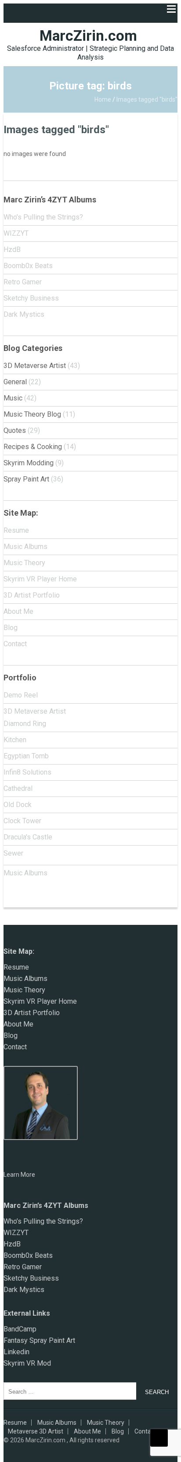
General (15, 382)
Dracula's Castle (28, 837)
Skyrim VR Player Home (40, 579)
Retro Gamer (23, 282)
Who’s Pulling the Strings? (43, 217)
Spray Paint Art (26, 479)
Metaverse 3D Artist (35, 1431)
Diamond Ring (25, 723)
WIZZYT (16, 233)
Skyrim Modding (29, 463)
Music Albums (25, 546)
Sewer (13, 853)
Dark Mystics (24, 314)
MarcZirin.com (88, 35)
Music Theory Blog (32, 414)
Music (13, 398)
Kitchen (15, 740)
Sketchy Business (31, 298)
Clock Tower (22, 821)
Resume (16, 530)
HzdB (12, 249)
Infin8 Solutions (27, 772)
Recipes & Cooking (33, 446)
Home (102, 99)
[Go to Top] (159, 1438)
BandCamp (20, 1329)
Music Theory (24, 563)
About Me (18, 611)
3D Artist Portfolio (32, 595)
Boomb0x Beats (28, 266)
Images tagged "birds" (56, 130)
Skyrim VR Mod (27, 1363)
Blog (11, 627)
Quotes (15, 430)
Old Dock (18, 804)
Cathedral (18, 788)
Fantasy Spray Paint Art (39, 1340)
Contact (15, 644)
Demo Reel (21, 695)
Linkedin (16, 1352)
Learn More (19, 1174)
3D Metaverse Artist (35, 365)
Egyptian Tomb (26, 756)
